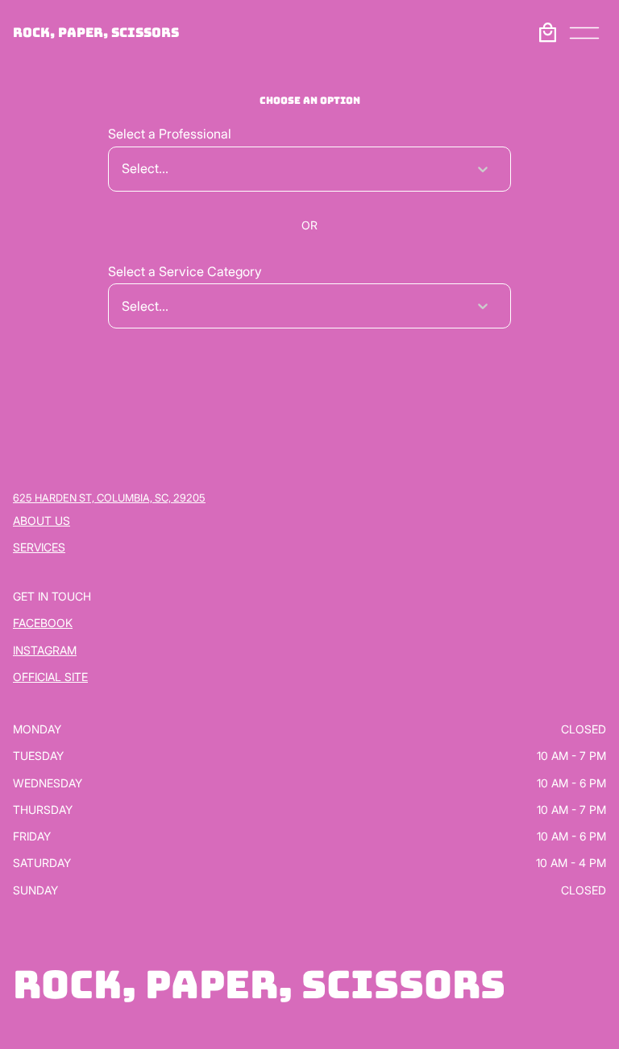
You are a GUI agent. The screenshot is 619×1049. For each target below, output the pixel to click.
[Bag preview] (547, 32)
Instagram (45, 650)
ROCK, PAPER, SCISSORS (96, 32)
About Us (41, 520)
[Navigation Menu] (584, 33)
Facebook (43, 623)
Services (39, 547)
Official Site (50, 677)
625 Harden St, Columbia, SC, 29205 (109, 498)
